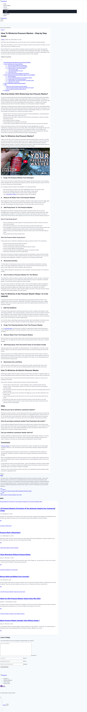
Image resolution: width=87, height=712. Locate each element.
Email (25, 661)
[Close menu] (0, 698)
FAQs (5, 84)
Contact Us (6, 678)
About (4, 15)
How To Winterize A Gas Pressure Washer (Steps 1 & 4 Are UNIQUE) (19, 75)
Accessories (6, 14)
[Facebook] (1, 686)
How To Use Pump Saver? (13, 69)
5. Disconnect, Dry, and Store (13, 81)
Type (6, 12)
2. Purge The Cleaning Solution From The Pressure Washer (19, 77)
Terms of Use (6, 681)
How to (5, 7)
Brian (3, 39)
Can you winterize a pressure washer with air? (16, 89)
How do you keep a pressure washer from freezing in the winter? (20, 87)
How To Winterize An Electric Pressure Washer (15, 83)
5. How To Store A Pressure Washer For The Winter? (18, 73)
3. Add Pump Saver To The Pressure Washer (16, 68)
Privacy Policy (6, 683)
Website (25, 664)
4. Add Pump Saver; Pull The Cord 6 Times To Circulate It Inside (20, 80)
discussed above (8, 328)
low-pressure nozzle (11, 194)
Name (25, 658)
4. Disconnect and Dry (12, 72)
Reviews (4, 704)
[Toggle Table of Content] (2, 60)
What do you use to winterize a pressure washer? (16, 86)
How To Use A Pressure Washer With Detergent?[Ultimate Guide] (16, 490)
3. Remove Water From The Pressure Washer (16, 79)
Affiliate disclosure (7, 680)
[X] (3, 686)
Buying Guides (6, 5)
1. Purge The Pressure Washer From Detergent (16, 65)
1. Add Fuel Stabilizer (11, 76)
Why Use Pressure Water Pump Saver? (16, 70)
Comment (34, 655)
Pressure (6, 10)
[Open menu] (1, 20)
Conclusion (7, 90)
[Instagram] (4, 686)
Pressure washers (5, 445)
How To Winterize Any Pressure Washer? (13, 64)
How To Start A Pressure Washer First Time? (11, 494)
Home (4, 3)
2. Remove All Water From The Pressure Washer (17, 66)
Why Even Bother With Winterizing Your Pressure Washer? (17, 62)
